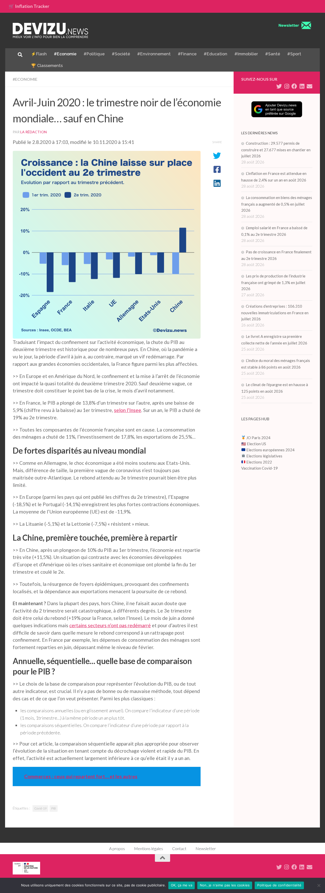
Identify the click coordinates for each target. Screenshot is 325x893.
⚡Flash (39, 54)
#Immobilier (246, 54)
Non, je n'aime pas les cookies (225, 885)
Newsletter (206, 848)
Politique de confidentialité (279, 885)
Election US (256, 443)
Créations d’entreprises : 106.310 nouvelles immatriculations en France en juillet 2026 (274, 312)
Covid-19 (40, 808)
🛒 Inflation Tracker (29, 6)
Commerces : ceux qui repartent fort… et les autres (80, 776)
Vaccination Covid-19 (259, 468)
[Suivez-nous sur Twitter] (279, 86)
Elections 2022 (259, 462)
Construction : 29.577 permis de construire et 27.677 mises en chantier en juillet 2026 (276, 149)
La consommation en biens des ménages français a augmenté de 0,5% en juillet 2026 (276, 203)
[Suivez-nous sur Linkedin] (302, 86)
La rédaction (33, 132)
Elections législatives (264, 456)
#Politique (94, 54)
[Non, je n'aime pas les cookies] (318, 885)
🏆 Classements (47, 65)
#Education (215, 54)
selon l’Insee (127, 410)
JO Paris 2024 (258, 437)
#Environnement (154, 54)
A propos (117, 848)
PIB (53, 808)
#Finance (187, 54)
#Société (121, 54)
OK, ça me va (181, 885)
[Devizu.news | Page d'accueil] (50, 30)
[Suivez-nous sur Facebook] (294, 86)
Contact (179, 848)
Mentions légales (148, 848)
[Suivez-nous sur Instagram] (286, 86)
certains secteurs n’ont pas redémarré (110, 625)
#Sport (294, 54)
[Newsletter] (309, 86)
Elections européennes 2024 (270, 450)
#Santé (272, 54)
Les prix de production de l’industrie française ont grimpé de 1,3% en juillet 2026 (273, 282)
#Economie (65, 54)
